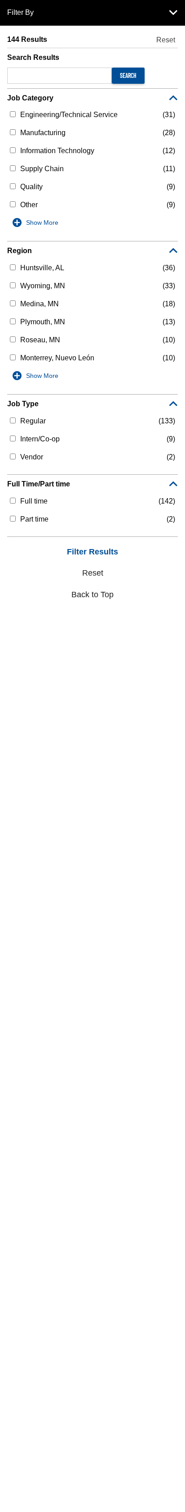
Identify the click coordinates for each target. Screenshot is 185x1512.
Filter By (20, 12)
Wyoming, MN (42, 286)
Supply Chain (42, 169)
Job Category (30, 98)
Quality (31, 187)
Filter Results (92, 551)
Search (128, 75)
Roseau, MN (40, 340)
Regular (33, 421)
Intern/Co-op (40, 439)
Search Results (33, 57)
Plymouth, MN (42, 322)
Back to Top (92, 594)
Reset (165, 40)
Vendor (31, 457)
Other (29, 205)
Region (19, 250)
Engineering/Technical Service (69, 114)
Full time (34, 501)
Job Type (23, 404)
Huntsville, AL (42, 268)
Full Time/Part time (38, 484)
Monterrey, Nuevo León (57, 358)
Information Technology (57, 150)
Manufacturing (43, 132)
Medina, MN (39, 304)
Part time (34, 519)
